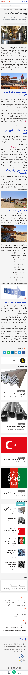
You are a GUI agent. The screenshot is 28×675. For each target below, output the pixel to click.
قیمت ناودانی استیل (22, 588)
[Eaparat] (8, 668)
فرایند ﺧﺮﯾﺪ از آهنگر (10, 602)
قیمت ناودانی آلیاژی (14, 585)
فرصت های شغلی (14, 616)
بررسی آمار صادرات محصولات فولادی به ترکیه (14, 459)
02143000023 (6, 2)
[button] (23, 352)
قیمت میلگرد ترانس (22, 585)
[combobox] (10, 6)
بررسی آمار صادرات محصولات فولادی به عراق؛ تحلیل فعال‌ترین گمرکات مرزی (10, 553)
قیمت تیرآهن (23, 582)
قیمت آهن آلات (24, 9)
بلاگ (17, 612)
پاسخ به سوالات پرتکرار (9, 600)
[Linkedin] (20, 668)
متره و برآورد (23, 602)
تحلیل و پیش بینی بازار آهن (20, 605)
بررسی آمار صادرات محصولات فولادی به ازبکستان (16, 426)
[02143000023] (2, 1)
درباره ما (24, 612)
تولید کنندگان (11, 605)
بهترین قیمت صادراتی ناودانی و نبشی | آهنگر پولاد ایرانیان (14, 393)
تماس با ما (24, 614)
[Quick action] (14, 672)
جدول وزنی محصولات (21, 600)
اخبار (20, 9)
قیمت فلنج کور (17, 582)
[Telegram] (11, 668)
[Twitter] (17, 668)
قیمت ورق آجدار (6, 588)
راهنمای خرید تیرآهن (14, 147)
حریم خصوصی (23, 616)
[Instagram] (14, 668)
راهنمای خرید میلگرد (8, 126)
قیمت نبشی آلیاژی (14, 588)
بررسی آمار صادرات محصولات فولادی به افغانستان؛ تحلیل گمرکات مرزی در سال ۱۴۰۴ (14, 493)
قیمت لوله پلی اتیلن (9, 582)
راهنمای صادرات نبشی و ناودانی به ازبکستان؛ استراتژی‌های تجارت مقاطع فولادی (10, 565)
